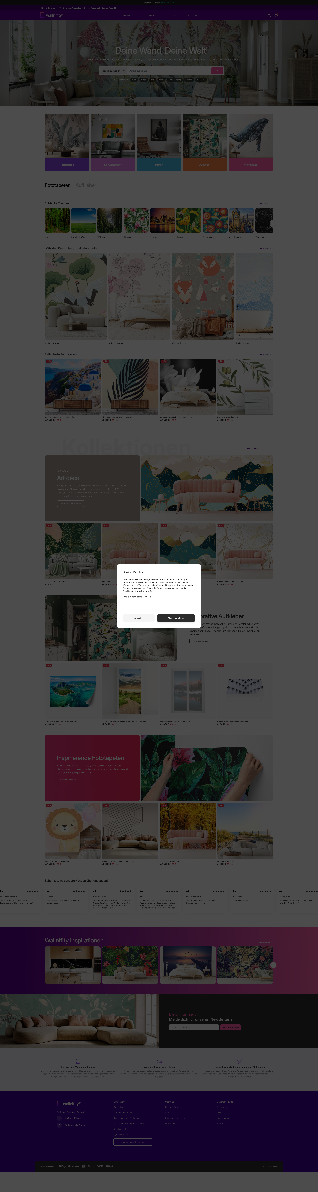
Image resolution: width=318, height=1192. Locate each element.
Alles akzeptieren (176, 618)
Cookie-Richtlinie (143, 596)
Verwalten (138, 618)
